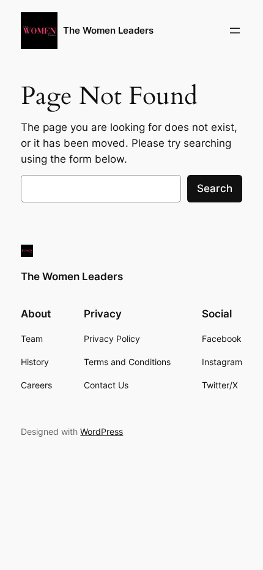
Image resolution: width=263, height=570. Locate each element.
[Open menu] (235, 30)
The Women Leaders (108, 30)
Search (214, 188)
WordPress (101, 431)
